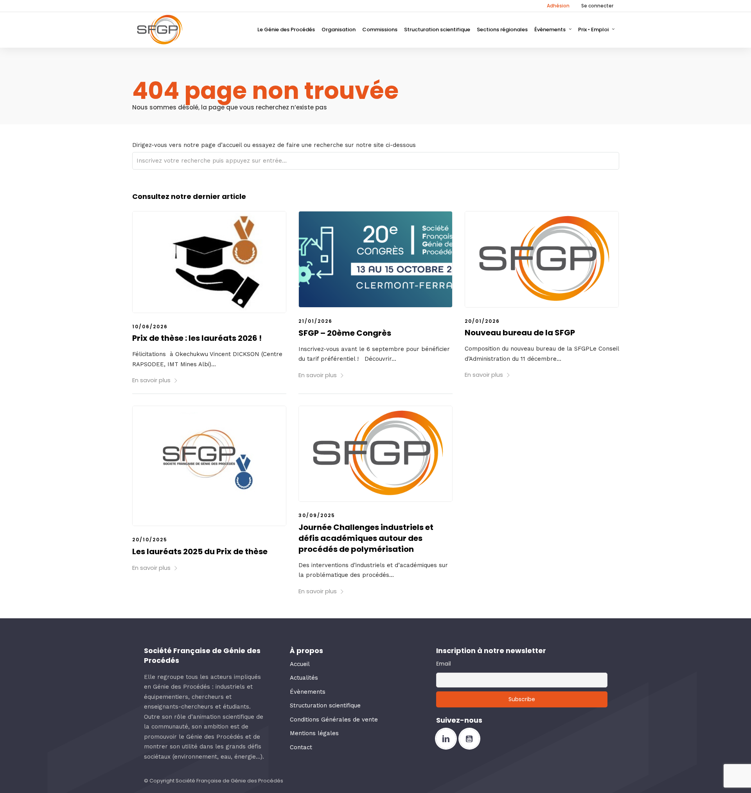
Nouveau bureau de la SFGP (520, 332)
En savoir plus (151, 380)
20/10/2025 (149, 539)
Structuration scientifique (437, 29)
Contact (301, 747)
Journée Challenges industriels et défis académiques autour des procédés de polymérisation (365, 538)
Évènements (550, 29)
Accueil (300, 664)
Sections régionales (502, 29)
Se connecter (597, 5)
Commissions (379, 29)
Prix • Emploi (593, 29)
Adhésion (558, 5)
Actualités (304, 677)
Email (443, 664)
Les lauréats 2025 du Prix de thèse (200, 551)
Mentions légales (314, 733)
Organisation (339, 29)
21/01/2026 (315, 321)
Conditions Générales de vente (334, 719)
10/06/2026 (150, 326)
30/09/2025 (316, 515)
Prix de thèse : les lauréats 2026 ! (197, 338)
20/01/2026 (482, 321)
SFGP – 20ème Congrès (344, 333)
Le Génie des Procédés (286, 29)
